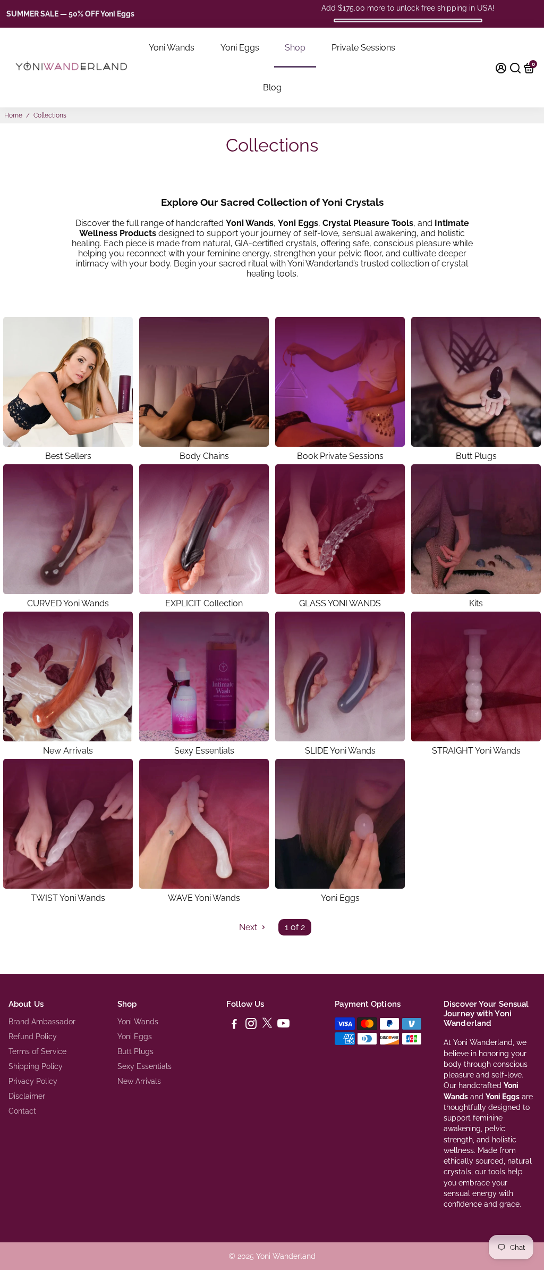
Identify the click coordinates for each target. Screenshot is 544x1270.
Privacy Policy (32, 1081)
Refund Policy (32, 1036)
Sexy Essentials (144, 1066)
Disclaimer (26, 1096)
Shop (295, 48)
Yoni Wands (171, 48)
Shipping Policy (35, 1066)
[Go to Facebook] (234, 1025)
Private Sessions (363, 48)
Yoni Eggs (239, 48)
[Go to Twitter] (267, 1025)
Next (249, 927)
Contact (22, 1111)
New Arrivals (139, 1081)
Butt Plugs (135, 1051)
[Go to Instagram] (251, 1025)
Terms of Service (37, 1051)
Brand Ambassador (41, 1021)
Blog (272, 87)
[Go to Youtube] (283, 1025)
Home (13, 115)
